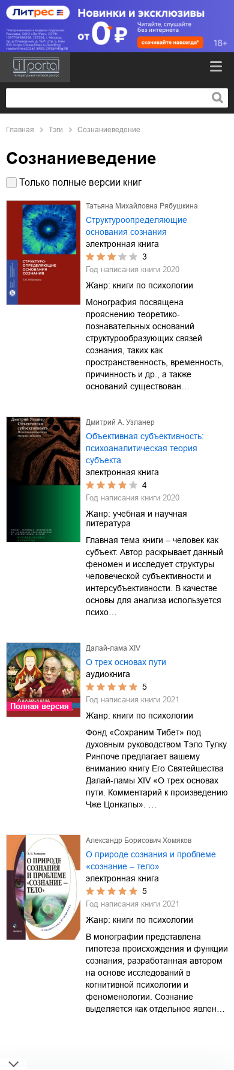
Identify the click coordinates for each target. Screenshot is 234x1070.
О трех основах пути (126, 662)
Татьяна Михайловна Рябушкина (142, 206)
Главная (20, 130)
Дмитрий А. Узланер (120, 422)
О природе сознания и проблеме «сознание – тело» (151, 860)
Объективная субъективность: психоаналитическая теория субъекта (145, 448)
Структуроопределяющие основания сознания (136, 226)
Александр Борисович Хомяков (138, 840)
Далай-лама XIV (113, 648)
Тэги (56, 130)
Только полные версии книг (80, 182)
